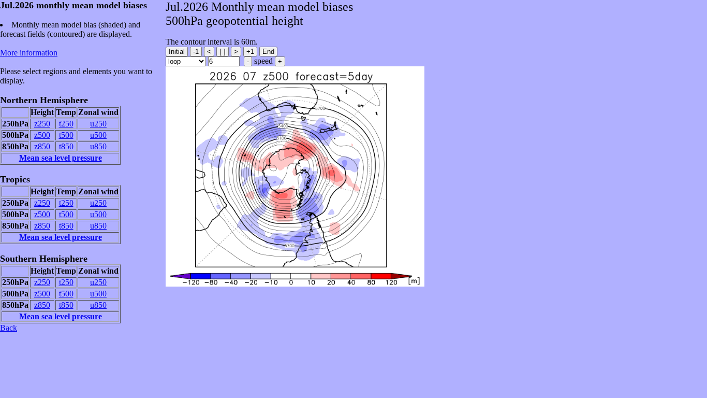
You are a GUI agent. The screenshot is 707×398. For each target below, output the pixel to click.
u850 (98, 146)
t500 (66, 135)
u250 (98, 123)
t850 (66, 146)
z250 (42, 123)
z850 (42, 146)
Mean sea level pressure (60, 157)
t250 (66, 123)
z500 (42, 135)
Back (8, 327)
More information (28, 52)
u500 (98, 135)
